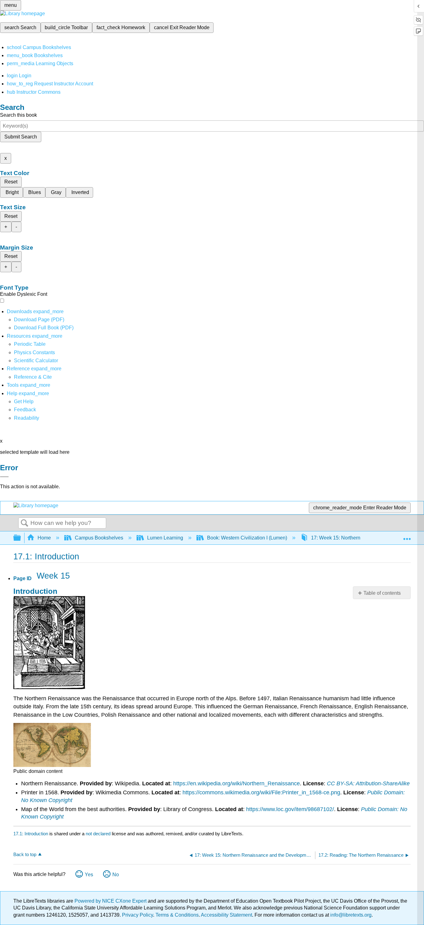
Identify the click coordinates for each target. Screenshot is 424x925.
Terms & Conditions (177, 915)
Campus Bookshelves (99, 537)
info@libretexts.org (350, 915)
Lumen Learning (165, 537)
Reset (10, 181)
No (115, 874)
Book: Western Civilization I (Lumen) (247, 537)
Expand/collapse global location (407, 536)
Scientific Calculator (36, 360)
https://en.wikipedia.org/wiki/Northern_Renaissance (236, 783)
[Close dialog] (4, 476)
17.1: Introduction (30, 833)
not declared (99, 833)
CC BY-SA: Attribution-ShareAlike (368, 783)
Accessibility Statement (226, 915)
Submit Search (20, 136)
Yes (89, 874)
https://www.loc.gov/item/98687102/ (290, 809)
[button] (25, 409)
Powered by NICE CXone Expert (111, 901)
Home (44, 537)
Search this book (18, 115)
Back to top (24, 854)
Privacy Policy (137, 915)
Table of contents (382, 593)
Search (24, 523)
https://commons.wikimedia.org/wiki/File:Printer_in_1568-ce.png (261, 792)
